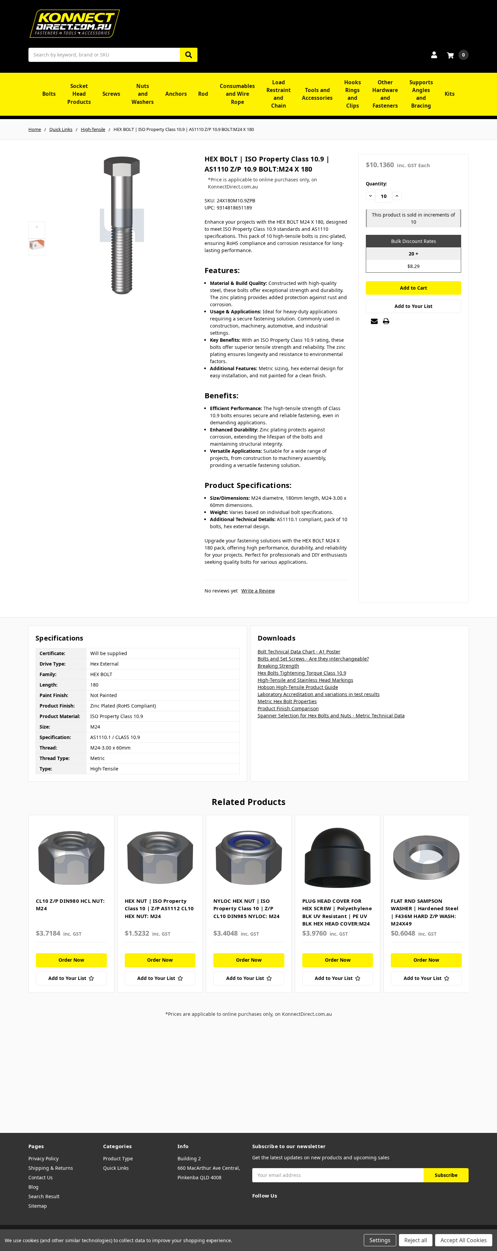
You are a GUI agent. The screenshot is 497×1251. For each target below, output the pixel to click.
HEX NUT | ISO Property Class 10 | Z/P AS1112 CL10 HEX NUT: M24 (159, 908)
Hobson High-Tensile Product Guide (298, 687)
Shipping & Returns (50, 1168)
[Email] (374, 321)
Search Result (44, 1196)
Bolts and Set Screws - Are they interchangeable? (313, 658)
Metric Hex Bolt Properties (287, 701)
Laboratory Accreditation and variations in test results (319, 694)
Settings (380, 1240)
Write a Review (258, 590)
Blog (33, 1187)
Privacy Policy (43, 1158)
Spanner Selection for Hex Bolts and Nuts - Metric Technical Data (331, 715)
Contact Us (40, 1177)
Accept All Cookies (464, 1240)
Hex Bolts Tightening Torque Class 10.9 (302, 673)
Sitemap (37, 1206)
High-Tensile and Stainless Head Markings (305, 680)
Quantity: (376, 184)
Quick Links (116, 1168)
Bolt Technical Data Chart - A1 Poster (299, 651)
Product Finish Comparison (288, 708)
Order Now (71, 960)
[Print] (386, 321)
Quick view (71, 857)
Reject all (415, 1240)
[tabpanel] (71, 903)
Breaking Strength (278, 666)
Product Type (118, 1158)
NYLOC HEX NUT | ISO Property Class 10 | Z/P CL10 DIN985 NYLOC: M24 (246, 908)
